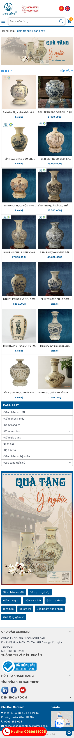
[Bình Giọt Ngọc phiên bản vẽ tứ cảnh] (19, 97)
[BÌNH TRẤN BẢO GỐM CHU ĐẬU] (55, 97)
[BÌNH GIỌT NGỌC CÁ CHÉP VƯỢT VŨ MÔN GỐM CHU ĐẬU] (55, 144)
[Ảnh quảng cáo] (37, 528)
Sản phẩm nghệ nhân (17, 456)
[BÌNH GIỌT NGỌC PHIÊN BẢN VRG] (19, 378)
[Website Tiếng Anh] (67, 8)
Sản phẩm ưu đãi (14, 412)
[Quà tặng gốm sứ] (37, 51)
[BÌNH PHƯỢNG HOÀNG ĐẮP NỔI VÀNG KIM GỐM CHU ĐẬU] (55, 238)
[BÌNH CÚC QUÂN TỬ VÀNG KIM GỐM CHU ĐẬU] (55, 378)
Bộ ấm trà (10, 449)
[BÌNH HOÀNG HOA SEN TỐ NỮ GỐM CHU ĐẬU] (19, 331)
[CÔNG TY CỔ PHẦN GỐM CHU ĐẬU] (9, 8)
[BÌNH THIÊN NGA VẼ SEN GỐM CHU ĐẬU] (19, 284)
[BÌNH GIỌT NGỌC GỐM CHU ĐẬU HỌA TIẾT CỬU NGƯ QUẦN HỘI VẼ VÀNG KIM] (19, 191)
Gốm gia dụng (12, 437)
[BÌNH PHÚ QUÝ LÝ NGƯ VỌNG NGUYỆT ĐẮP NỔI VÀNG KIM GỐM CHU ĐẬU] (19, 238)
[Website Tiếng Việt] (62, 8)
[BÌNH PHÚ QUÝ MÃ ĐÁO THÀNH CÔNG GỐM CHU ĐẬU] (55, 191)
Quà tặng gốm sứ (14, 462)
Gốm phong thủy (14, 418)
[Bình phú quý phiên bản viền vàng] (55, 331)
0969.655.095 (13, 721)
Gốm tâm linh (12, 431)
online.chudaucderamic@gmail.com (26, 725)
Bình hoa (9, 443)
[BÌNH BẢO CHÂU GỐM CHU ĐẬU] (19, 144)
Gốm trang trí (12, 424)
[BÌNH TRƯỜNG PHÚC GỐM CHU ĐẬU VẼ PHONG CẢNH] (55, 284)
